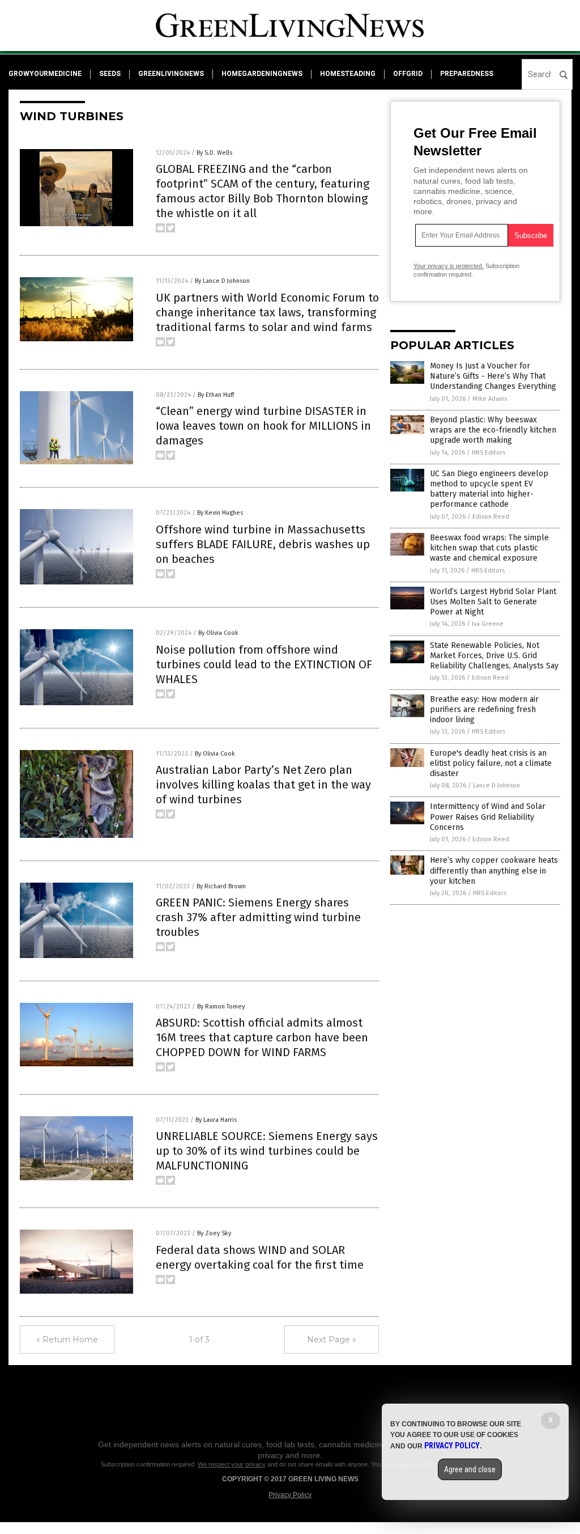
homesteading (348, 74)
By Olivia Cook (218, 633)
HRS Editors (488, 452)
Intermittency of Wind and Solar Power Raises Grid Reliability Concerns (487, 817)
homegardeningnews (261, 74)
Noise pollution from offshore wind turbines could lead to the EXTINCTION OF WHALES (264, 664)
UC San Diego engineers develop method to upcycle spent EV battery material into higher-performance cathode (489, 489)
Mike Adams (489, 398)
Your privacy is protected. (448, 265)
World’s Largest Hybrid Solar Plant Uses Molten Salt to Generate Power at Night (493, 602)
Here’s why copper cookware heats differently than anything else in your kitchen (494, 870)
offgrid (408, 74)
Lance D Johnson (496, 785)
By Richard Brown (221, 886)
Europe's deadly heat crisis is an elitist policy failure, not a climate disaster (491, 763)
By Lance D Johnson (222, 281)
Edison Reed (490, 516)
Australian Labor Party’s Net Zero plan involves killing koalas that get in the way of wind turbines (263, 784)
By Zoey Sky (214, 1233)
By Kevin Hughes (220, 512)
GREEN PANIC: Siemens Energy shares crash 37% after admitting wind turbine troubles (258, 917)
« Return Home (67, 1339)
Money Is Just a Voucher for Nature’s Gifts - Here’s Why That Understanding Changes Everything (493, 376)
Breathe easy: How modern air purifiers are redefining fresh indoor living (484, 709)
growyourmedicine (45, 74)
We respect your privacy (232, 1464)
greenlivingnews (171, 74)
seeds (110, 74)
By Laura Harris (216, 1120)
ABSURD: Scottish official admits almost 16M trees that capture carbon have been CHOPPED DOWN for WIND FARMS (262, 1037)
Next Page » (331, 1339)
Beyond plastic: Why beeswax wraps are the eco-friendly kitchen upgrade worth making (493, 430)
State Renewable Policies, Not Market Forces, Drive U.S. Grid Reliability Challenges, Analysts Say (494, 656)
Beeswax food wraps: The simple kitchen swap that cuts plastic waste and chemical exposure (489, 548)
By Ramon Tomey (221, 1006)
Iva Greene (488, 624)
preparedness (466, 74)
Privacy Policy (290, 1495)
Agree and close (470, 1469)
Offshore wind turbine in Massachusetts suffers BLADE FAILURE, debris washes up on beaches (263, 544)
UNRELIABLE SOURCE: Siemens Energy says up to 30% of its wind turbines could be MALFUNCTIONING (267, 1150)
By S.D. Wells (214, 152)
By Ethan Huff (216, 395)
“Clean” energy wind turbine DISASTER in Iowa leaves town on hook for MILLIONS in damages (263, 425)
